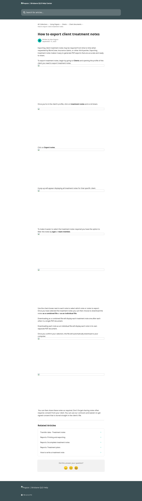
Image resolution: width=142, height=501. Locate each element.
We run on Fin (27, 495)
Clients (64, 24)
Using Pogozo (54, 24)
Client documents (75, 24)
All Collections (43, 24)
